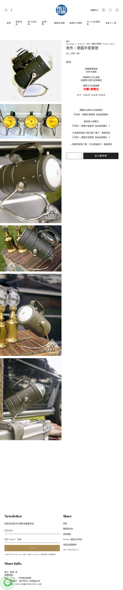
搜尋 (65, 523)
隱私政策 (43, 554)
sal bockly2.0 (71, 550)
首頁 (67, 41)
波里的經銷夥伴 (70, 545)
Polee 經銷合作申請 (72, 539)
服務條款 (53, 554)
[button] (19, 22)
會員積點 (67, 534)
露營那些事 (68, 529)
